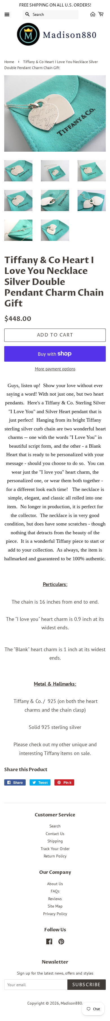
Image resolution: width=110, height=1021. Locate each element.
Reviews (55, 898)
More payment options (55, 369)
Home (9, 62)
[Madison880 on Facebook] (49, 942)
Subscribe (86, 985)
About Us (55, 883)
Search (55, 826)
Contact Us (55, 833)
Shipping (55, 841)
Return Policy (55, 856)
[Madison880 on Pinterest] (61, 942)
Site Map (55, 906)
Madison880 (71, 1003)
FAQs (55, 891)
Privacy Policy (55, 913)
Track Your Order (55, 848)
